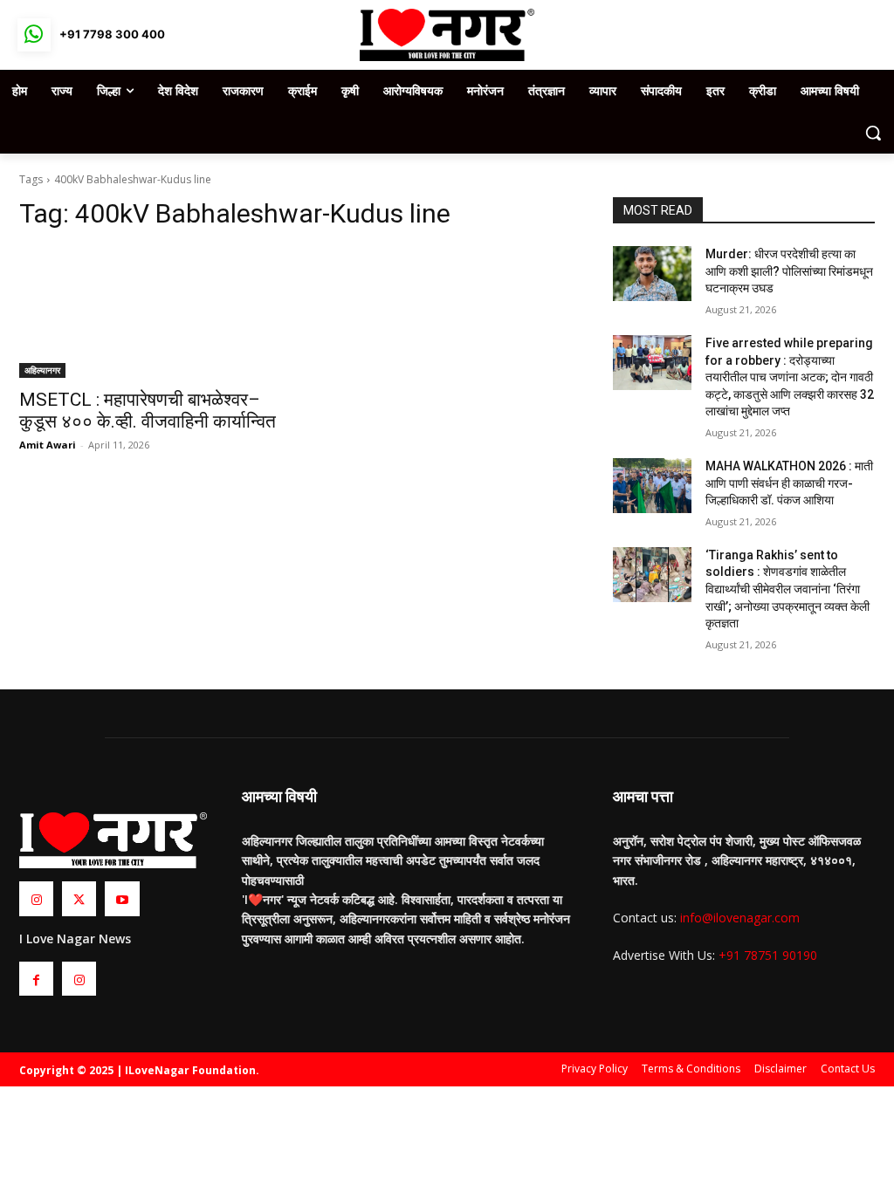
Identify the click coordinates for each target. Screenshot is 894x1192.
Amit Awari (47, 444)
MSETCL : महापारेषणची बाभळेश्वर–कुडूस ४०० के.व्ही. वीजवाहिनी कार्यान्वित (147, 410)
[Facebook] (36, 979)
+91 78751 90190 (768, 955)
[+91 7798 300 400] (34, 34)
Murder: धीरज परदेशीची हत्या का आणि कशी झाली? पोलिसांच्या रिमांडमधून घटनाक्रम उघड (789, 271)
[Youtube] (122, 898)
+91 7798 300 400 (112, 34)
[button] (873, 133)
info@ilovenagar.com (740, 917)
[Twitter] (79, 898)
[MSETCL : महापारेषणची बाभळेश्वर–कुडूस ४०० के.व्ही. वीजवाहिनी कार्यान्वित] (150, 312)
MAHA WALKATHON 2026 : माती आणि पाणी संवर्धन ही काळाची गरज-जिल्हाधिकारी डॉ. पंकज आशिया (789, 483)
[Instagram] (36, 898)
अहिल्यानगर (42, 370)
